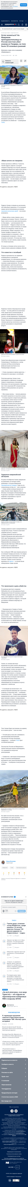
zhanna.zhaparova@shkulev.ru (8, 1141)
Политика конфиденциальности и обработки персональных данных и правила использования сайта (14, 1159)
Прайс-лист (5, 1076)
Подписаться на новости (9, 1060)
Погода (21, 21)
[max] (16, 1111)
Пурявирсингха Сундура (9, 485)
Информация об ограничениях (14, 1151)
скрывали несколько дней (9, 211)
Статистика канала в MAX (10, 1097)
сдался (11, 561)
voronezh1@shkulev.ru (21, 1131)
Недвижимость (5, 21)
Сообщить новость (8, 1064)
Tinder (11, 867)
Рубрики (4, 1068)
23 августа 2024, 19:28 (6, 55)
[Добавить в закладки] (21, 60)
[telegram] (12, 1111)
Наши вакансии (6, 1084)
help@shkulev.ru (11, 1134)
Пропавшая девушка (21, 867)
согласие (15, 6)
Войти (6, 911)
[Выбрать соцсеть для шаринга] (25, 60)
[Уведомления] (22, 24)
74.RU (3, 122)
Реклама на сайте (7, 1072)
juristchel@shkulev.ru (20, 1133)
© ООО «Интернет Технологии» (14, 1176)
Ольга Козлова (11, 861)
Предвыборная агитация (9, 1093)
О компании (5, 1080)
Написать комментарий (9, 61)
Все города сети (7, 1101)
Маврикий (4, 867)
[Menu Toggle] (2, 24)
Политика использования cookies (14, 1154)
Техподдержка (6, 1089)
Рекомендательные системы (14, 1156)
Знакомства (14, 21)
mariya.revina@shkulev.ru (9, 1144)
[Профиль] (26, 24)
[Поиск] (19, 24)
